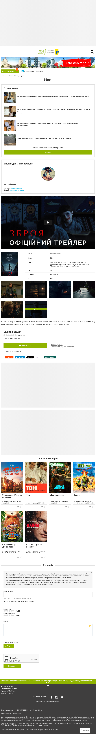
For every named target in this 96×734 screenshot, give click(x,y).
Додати (48, 152)
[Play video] (48, 222)
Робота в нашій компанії (9, 689)
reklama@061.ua (37, 710)
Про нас (39, 701)
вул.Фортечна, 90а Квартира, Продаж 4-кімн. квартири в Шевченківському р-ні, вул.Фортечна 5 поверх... (53, 96)
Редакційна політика (51, 729)
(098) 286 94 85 (16, 188)
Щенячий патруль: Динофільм (10, 545)
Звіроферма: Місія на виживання (12, 496)
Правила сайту (24, 729)
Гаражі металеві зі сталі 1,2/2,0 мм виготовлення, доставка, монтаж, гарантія (44, 138)
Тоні (28, 495)
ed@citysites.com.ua (16, 190)
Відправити (12, 666)
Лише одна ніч (57, 495)
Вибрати (9, 646)
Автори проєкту (54, 701)
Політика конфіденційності (10, 729)
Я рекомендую (26, 345)
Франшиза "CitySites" (8, 691)
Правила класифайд (37, 729)
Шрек (76, 495)
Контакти (45, 701)
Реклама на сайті (7, 686)
